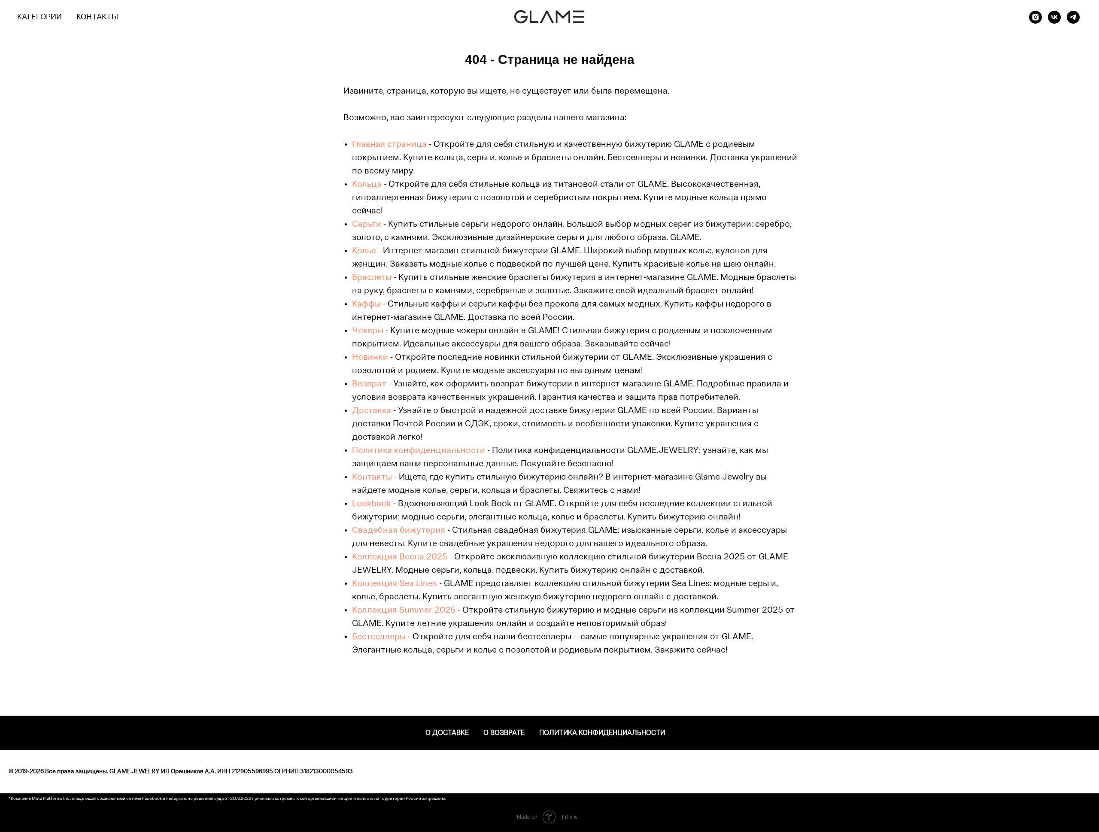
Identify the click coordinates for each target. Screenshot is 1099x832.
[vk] (1054, 17)
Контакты (97, 17)
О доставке (447, 733)
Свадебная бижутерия (398, 530)
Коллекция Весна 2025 (399, 557)
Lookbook (371, 504)
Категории (39, 17)
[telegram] (1073, 17)
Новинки (370, 357)
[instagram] (1035, 17)
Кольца (367, 184)
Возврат (369, 384)
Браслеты (372, 277)
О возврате (504, 733)
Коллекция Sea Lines (394, 584)
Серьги (366, 224)
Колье (364, 251)
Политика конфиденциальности (418, 450)
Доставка (371, 411)
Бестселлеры (379, 637)
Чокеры (367, 331)
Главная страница (389, 144)
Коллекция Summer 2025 (403, 610)
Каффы (366, 304)
